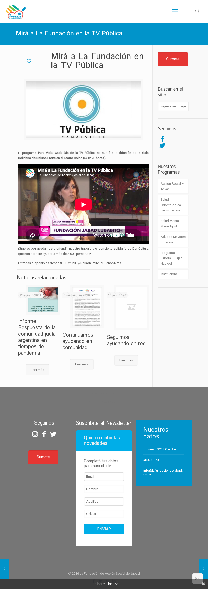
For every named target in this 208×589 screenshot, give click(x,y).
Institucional (169, 274)
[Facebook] (162, 139)
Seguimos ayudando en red (126, 340)
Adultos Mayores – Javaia (173, 239)
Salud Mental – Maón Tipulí (172, 223)
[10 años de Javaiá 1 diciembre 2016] (4, 569)
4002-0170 (151, 460)
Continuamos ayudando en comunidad (77, 341)
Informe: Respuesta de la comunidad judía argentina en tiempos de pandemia (37, 337)
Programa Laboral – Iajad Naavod (172, 258)
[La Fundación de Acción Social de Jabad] (15, 11)
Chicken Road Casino (104, 402)
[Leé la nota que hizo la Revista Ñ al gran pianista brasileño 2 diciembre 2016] (203, 569)
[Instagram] (34, 434)
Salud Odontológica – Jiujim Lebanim (172, 205)
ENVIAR (104, 529)
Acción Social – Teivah (172, 186)
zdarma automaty (104, 393)
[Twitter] (162, 145)
